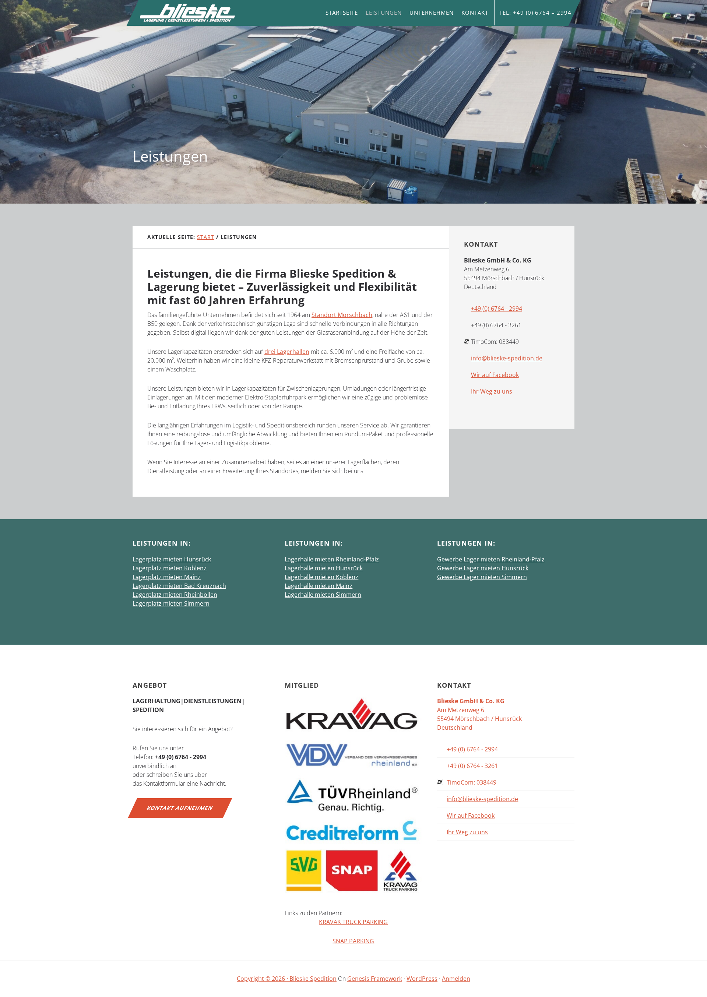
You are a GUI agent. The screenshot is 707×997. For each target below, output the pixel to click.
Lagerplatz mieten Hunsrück (172, 559)
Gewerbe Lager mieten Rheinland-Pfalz (491, 559)
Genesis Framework (374, 979)
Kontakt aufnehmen (180, 807)
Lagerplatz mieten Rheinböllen (175, 595)
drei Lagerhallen (286, 352)
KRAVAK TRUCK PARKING (353, 922)
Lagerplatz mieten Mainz (167, 577)
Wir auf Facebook (495, 375)
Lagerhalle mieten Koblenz (321, 577)
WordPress (422, 979)
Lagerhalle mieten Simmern (323, 595)
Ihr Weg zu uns (491, 391)
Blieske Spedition (188, 13)
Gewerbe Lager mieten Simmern (482, 577)
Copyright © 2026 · (263, 979)
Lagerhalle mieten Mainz (318, 586)
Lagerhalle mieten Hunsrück (324, 568)
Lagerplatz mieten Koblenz (170, 568)
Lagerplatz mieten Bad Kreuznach (179, 586)
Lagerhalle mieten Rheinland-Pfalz (332, 559)
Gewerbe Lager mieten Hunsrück (482, 568)
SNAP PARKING (353, 941)
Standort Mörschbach (342, 315)
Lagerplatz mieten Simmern (171, 603)
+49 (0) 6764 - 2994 (496, 308)
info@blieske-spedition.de (506, 358)
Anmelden (456, 979)
